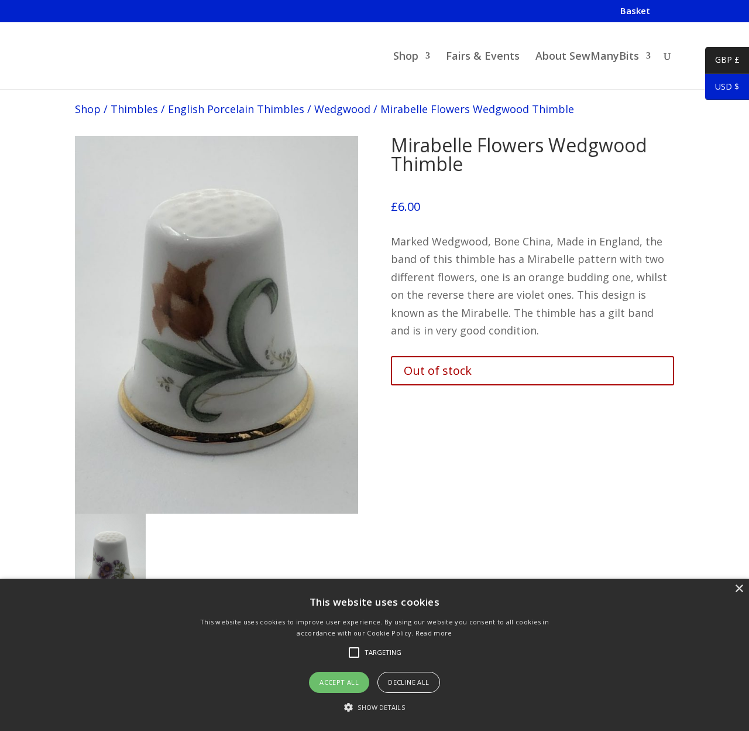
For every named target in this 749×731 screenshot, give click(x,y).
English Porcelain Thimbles (236, 109)
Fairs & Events (483, 57)
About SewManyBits (587, 57)
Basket (635, 11)
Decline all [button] (408, 682)
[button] (374, 708)
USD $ (722, 88)
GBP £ (722, 61)
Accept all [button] (339, 682)
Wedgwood (342, 109)
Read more (433, 632)
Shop (405, 57)
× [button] (738, 589)
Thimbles (134, 109)
